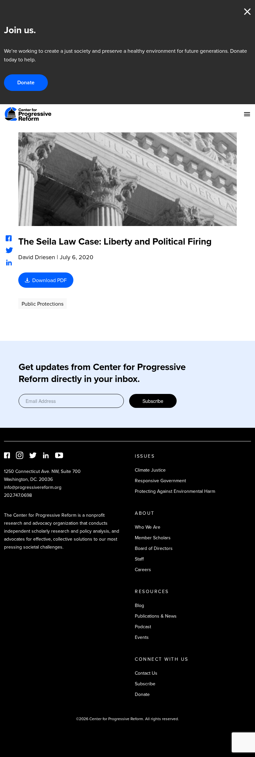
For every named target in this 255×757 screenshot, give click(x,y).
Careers (143, 569)
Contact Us (146, 673)
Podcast (143, 626)
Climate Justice (150, 470)
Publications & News (156, 616)
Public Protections (42, 303)
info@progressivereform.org (32, 487)
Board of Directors (154, 548)
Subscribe (152, 401)
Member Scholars (153, 537)
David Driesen (36, 257)
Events (142, 637)
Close (247, 11)
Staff (139, 559)
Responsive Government (160, 480)
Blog (139, 605)
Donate (26, 82)
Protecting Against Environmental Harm (175, 491)
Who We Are (147, 527)
